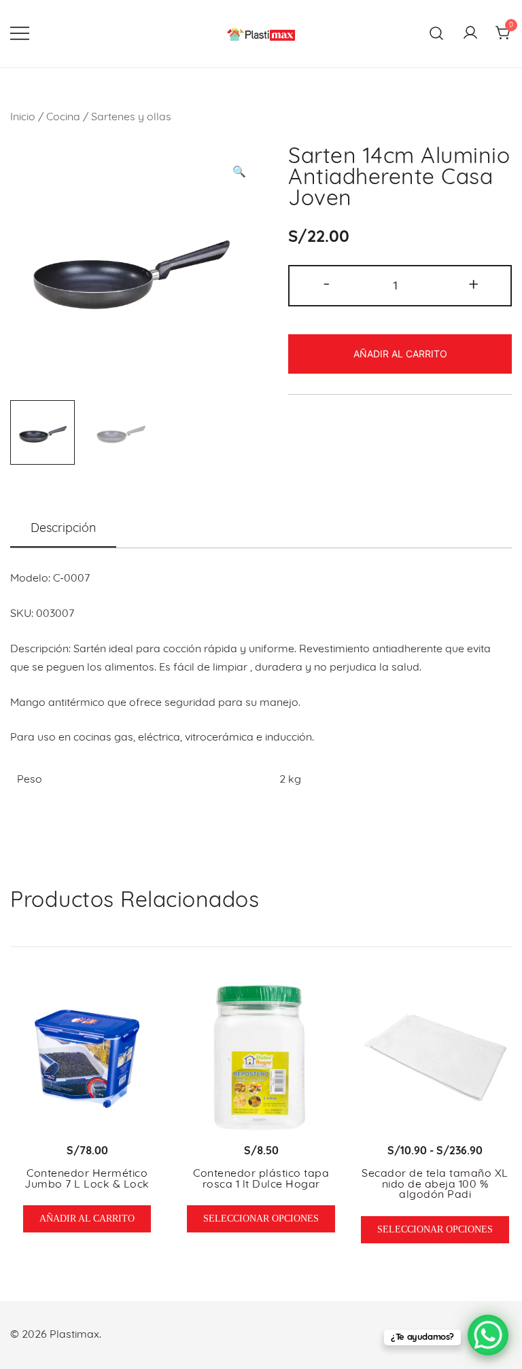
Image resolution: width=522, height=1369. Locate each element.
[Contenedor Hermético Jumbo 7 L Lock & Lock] (87, 1058)
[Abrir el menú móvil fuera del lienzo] (19, 33)
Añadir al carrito (400, 353)
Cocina (63, 117)
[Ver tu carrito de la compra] (503, 34)
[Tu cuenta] (470, 33)
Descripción (63, 529)
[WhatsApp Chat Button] (488, 1335)
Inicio (22, 117)
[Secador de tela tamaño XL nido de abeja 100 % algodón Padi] (435, 1058)
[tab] (63, 530)
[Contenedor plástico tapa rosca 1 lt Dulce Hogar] (261, 1058)
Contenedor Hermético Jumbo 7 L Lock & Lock (87, 1179)
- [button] (326, 284)
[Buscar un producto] (436, 33)
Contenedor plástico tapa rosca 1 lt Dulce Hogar (261, 1179)
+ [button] (473, 284)
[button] (239, 173)
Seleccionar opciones (261, 1218)
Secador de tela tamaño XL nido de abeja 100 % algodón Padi (435, 1185)
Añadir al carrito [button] (87, 1218)
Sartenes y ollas (131, 117)
